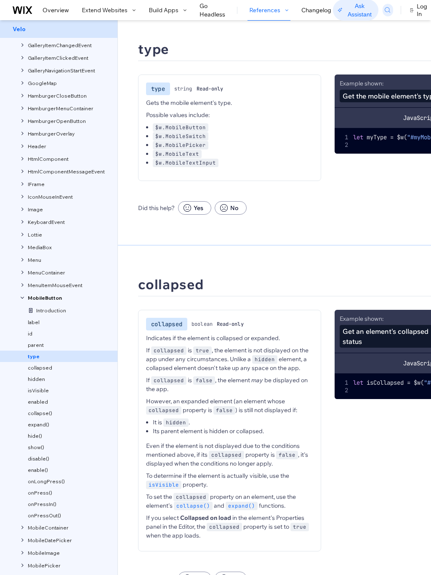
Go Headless (212, 10)
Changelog (316, 10)
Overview (56, 10)
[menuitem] (58, 29)
